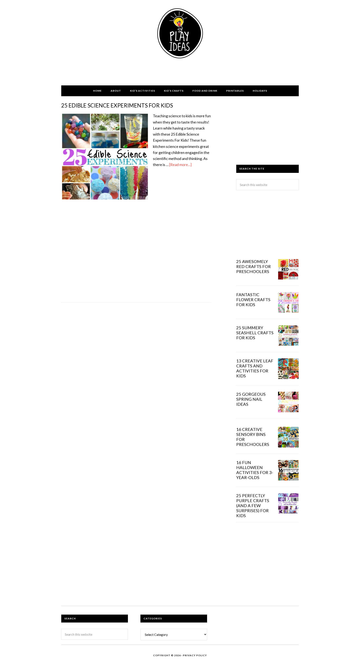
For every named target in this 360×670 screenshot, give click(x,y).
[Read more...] (180, 164)
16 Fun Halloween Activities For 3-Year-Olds (254, 470)
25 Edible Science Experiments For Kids (117, 105)
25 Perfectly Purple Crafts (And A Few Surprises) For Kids (252, 505)
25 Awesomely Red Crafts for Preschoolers (253, 266)
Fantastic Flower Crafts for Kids (253, 299)
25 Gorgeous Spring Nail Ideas (251, 399)
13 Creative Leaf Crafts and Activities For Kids (254, 368)
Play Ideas (180, 33)
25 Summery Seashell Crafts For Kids (255, 332)
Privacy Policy (195, 655)
